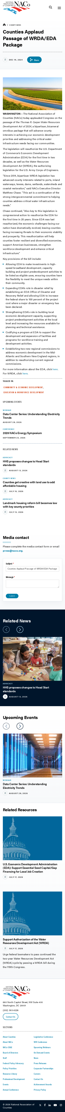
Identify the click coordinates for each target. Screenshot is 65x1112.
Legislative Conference (43, 1036)
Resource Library (10, 1073)
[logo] (16, 13)
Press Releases (40, 1063)
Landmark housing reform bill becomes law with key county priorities (30, 504)
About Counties (9, 1036)
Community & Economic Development (23, 387)
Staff (5, 1057)
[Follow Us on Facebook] (45, 1105)
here (55, 369)
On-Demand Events (42, 1052)
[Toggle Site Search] (50, 8)
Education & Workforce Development (23, 392)
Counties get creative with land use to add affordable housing (29, 484)
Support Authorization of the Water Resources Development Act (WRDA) (26, 941)
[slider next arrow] (20, 629)
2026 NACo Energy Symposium (22, 433)
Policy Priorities (9, 1068)
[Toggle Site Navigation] (59, 8)
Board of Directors (10, 1052)
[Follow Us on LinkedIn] (49, 1105)
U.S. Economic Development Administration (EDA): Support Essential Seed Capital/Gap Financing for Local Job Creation (30, 867)
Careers (37, 1073)
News (36, 1057)
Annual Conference (11, 1089)
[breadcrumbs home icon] (4, 25)
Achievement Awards (43, 1084)
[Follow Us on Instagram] (61, 1105)
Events (6, 1084)
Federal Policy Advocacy (13, 1063)
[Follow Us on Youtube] (55, 1105)
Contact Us (10, 1016)
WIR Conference (40, 1041)
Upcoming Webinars (42, 1047)
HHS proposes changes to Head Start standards (26, 463)
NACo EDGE (7, 1047)
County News (15, 24)
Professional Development (14, 1079)
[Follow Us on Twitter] (40, 1105)
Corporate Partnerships (43, 1068)
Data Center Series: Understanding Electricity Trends (31, 415)
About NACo (8, 1041)
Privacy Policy (40, 1089)
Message (14, 577)
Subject (14, 563)
